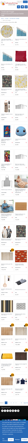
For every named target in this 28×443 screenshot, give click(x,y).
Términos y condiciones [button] (7, 434)
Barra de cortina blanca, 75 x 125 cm (7, 65)
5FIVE (16, 317)
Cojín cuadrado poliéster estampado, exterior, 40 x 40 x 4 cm (21, 90)
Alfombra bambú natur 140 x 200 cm (6, 339)
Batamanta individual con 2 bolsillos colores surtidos (6, 239)
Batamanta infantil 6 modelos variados (19, 389)
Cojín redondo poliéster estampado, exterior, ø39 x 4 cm (7, 40)
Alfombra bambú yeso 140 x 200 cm (20, 339)
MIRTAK (16, 42)
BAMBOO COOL (4, 267)
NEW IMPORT (3, 142)
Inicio (2, 18)
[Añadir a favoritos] (12, 43)
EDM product (4, 92)
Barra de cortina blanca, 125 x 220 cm (20, 40)
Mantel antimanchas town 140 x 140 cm (20, 239)
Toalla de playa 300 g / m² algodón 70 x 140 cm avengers (6, 165)
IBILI (16, 292)
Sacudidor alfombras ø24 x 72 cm (6, 289)
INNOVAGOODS (18, 192)
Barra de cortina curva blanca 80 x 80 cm (19, 115)
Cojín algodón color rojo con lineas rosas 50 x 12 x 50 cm (20, 65)
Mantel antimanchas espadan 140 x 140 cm (19, 264)
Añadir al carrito (7, 47)
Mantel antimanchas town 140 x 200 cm (6, 90)
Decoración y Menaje (14, 18)
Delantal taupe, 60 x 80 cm (6, 189)
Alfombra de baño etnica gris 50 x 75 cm (20, 314)
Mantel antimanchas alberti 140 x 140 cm (6, 314)
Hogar (6, 18)
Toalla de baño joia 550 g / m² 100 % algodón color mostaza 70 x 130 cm (6, 365)
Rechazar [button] (17, 439)
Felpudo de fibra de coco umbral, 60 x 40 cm (20, 215)
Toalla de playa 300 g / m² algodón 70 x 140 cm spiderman (6, 140)
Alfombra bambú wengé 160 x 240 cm (21, 364)
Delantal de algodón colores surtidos (6, 115)
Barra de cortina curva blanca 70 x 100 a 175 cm (20, 165)
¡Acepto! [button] (11, 439)
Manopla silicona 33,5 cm (20, 289)
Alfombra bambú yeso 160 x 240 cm (6, 264)
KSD (2, 42)
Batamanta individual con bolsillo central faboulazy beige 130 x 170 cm (20, 190)
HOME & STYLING (4, 292)
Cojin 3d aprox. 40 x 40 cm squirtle (20, 140)
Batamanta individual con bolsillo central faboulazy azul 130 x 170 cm (6, 215)
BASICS (16, 67)
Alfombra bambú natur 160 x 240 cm (6, 389)
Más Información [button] (5, 439)
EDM (16, 217)
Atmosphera (3, 192)
